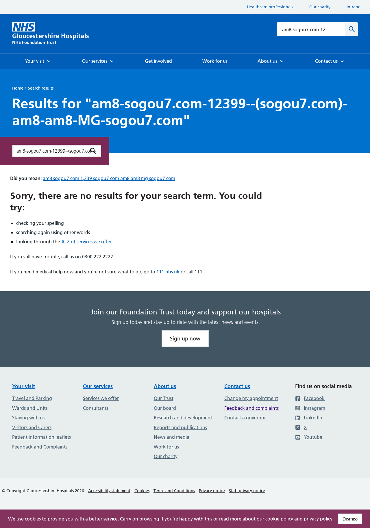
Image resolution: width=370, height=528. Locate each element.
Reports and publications (180, 427)
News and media (171, 437)
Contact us (237, 386)
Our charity (319, 7)
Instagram (314, 408)
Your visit (23, 386)
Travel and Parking (32, 398)
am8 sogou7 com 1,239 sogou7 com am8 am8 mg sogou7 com (109, 178)
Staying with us (28, 417)
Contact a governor (245, 417)
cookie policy (279, 519)
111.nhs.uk (168, 272)
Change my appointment (251, 398)
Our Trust (163, 398)
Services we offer (101, 398)
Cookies (141, 490)
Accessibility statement (109, 490)
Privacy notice (212, 490)
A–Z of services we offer (86, 241)
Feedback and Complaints (39, 447)
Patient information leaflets (41, 437)
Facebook (314, 398)
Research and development (183, 417)
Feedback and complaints (251, 408)
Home (17, 88)
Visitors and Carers (31, 427)
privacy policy (318, 519)
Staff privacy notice (247, 490)
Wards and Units (29, 408)
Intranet (354, 7)
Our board (165, 408)
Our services (98, 386)
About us (165, 386)
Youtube (313, 437)
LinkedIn (313, 417)
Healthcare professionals (270, 7)
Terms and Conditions (174, 490)
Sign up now (185, 338)
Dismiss (350, 519)
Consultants (95, 408)
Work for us (166, 447)
